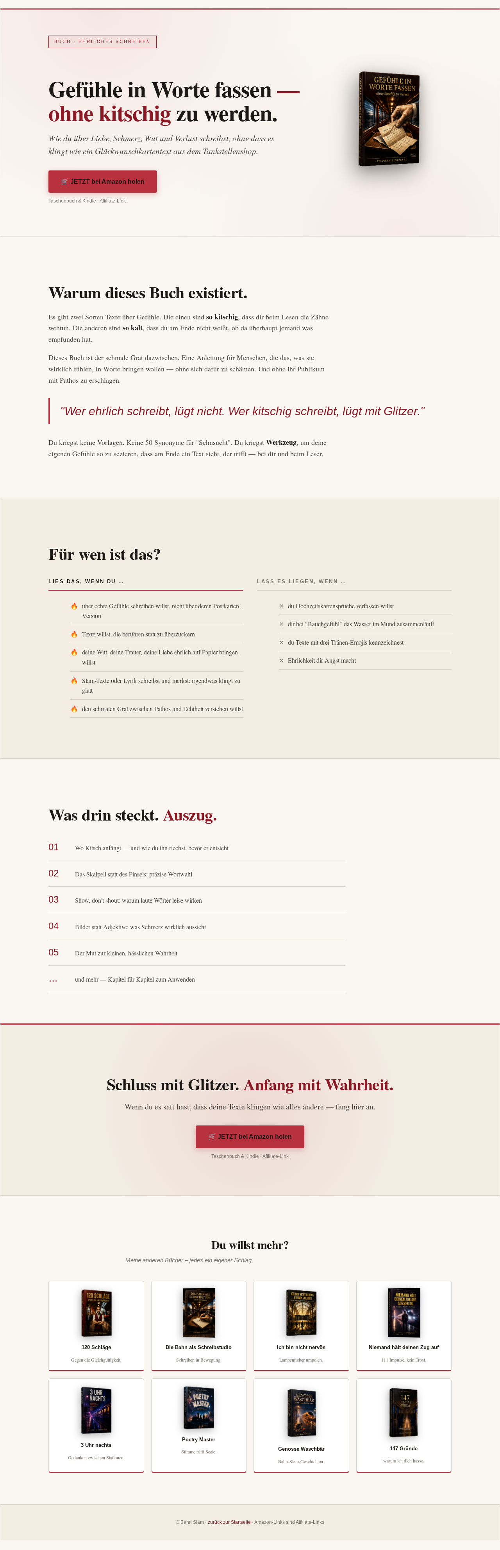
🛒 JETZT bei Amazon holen (103, 181)
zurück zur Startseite (229, 1522)
